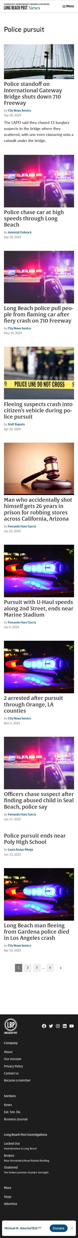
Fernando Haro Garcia (22, 526)
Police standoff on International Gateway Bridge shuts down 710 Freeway (33, 93)
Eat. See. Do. (12, 1112)
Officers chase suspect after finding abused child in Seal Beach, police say (39, 800)
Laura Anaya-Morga (20, 849)
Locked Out (20, 1146)
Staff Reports (16, 424)
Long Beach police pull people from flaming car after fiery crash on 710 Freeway (38, 314)
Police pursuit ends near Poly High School (35, 839)
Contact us (11, 1073)
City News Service (19, 110)
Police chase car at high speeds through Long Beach (34, 218)
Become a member (17, 1080)
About (8, 1052)
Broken (26, 1158)
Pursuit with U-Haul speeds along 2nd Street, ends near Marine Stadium (38, 608)
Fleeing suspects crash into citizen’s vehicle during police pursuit (38, 410)
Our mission (12, 1059)
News (8, 1105)
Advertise (10, 1204)
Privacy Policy (13, 1066)
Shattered (26, 1170)
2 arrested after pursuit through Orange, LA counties (33, 704)
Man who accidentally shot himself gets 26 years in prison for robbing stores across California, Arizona (38, 509)
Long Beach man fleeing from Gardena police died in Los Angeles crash (36, 931)
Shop (7, 1197)
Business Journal (15, 1119)
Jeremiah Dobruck (19, 232)
